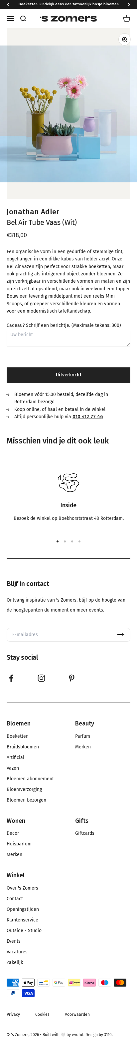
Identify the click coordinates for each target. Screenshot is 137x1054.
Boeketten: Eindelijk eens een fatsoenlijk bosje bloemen (69, 4)
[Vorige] (8, 4)
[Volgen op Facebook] (11, 678)
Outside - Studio (24, 930)
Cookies (42, 1014)
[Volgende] (129, 4)
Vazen (13, 768)
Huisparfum (19, 844)
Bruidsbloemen (23, 747)
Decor (13, 833)
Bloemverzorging (24, 789)
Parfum (82, 736)
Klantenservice (22, 920)
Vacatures (17, 952)
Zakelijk (15, 962)
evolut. (78, 1034)
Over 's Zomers (22, 888)
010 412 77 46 (87, 417)
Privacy (13, 1014)
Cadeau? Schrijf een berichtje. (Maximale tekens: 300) (64, 325)
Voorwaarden (77, 1014)
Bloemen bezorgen (26, 800)
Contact (15, 899)
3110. (108, 1034)
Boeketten (18, 736)
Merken (83, 747)
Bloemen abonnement (30, 779)
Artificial (15, 757)
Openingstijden (23, 909)
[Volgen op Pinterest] (71, 678)
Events (14, 941)
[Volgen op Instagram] (41, 678)
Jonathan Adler (33, 211)
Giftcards (84, 833)
